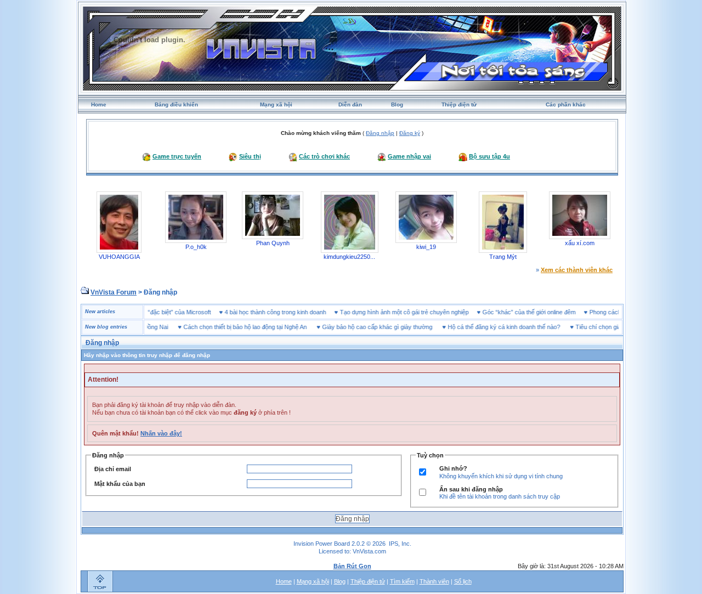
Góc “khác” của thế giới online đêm (541, 312)
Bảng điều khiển (176, 104)
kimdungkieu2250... (349, 256)
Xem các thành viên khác (577, 270)
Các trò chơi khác (324, 156)
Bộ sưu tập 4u (489, 156)
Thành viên (434, 581)
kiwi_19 (426, 247)
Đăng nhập (380, 133)
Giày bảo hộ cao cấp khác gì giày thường (365, 327)
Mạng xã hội (276, 104)
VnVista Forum (113, 292)
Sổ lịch (463, 581)
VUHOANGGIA (119, 256)
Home (98, 104)
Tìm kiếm (402, 581)
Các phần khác (566, 104)
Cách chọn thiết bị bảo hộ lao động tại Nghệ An (233, 327)
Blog (397, 104)
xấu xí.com (580, 243)
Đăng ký (409, 133)
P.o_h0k (196, 247)
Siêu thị (250, 156)
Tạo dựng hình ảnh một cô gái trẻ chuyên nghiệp (416, 312)
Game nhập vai (409, 156)
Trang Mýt (503, 256)
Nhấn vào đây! (161, 433)
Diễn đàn (350, 104)
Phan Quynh (273, 243)
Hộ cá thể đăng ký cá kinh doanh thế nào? (491, 327)
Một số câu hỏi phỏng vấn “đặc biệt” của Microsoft (156, 312)
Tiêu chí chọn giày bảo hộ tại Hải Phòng (616, 327)
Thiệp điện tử (459, 104)
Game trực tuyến (176, 156)
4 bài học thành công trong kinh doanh (287, 312)
